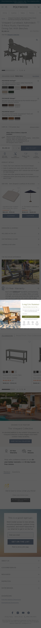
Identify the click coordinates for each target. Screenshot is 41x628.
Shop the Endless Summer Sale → (31, 307)
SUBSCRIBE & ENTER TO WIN (31, 316)
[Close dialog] (40, 301)
